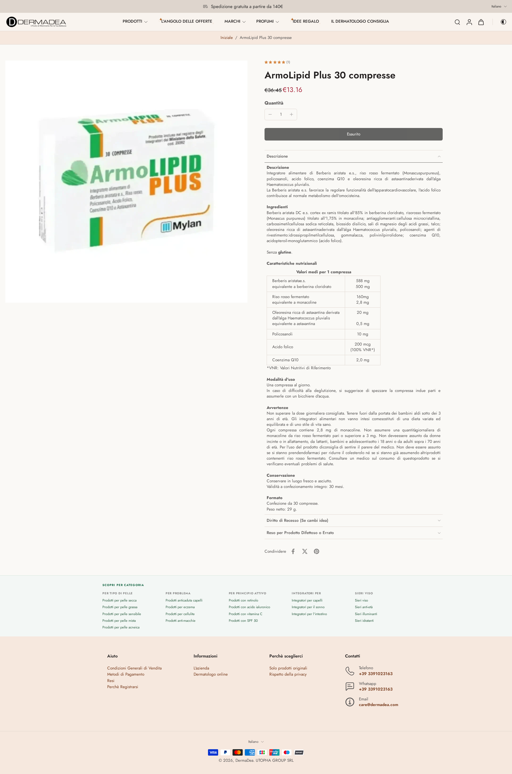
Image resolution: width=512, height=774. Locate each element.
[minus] (270, 114)
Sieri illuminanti (366, 613)
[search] (457, 22)
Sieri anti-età (364, 607)
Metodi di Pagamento (125, 674)
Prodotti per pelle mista (119, 620)
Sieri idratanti (364, 620)
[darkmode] (500, 22)
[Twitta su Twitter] (305, 551)
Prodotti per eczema (180, 607)
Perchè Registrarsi (122, 687)
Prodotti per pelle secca (119, 600)
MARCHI (232, 21)
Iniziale (227, 38)
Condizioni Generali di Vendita (134, 668)
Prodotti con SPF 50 (243, 620)
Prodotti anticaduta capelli (184, 600)
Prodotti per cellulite (180, 613)
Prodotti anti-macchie (180, 620)
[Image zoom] (126, 182)
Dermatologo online (211, 674)
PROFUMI (265, 21)
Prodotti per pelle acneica (120, 627)
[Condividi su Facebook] (293, 551)
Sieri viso (361, 600)
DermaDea (244, 760)
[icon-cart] (481, 22)
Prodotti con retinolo (243, 600)
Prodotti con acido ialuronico (249, 607)
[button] (354, 134)
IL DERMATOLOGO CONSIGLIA (360, 21)
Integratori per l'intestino (309, 613)
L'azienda (201, 668)
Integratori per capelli (307, 600)
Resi (110, 681)
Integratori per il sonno (308, 607)
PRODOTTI (132, 21)
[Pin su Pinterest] (316, 551)
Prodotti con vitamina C (245, 613)
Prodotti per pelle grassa (119, 607)
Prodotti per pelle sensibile (121, 613)
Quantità (274, 102)
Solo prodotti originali (288, 668)
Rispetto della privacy (288, 674)
